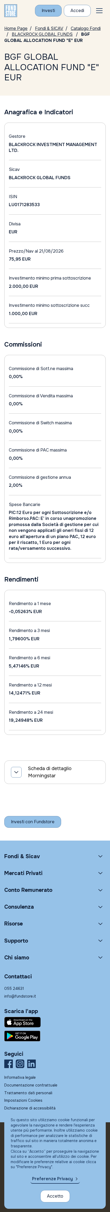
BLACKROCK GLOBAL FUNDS (42, 34)
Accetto (55, 1196)
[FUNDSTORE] (10, 10)
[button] (99, 10)
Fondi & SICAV (49, 28)
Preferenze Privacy (52, 1179)
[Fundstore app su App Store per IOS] (55, 1022)
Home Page (16, 28)
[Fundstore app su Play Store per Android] (55, 1036)
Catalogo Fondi (86, 28)
